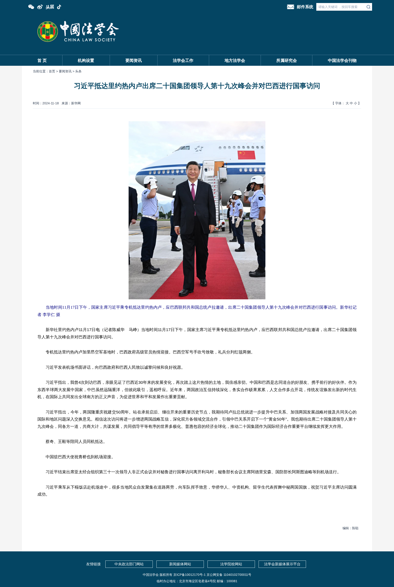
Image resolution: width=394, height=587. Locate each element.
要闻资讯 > (67, 71)
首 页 (42, 60)
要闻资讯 (133, 60)
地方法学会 (235, 60)
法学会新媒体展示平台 (282, 564)
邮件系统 (305, 7)
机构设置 (86, 60)
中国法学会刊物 (342, 60)
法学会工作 (183, 60)
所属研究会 (286, 60)
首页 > (54, 71)
